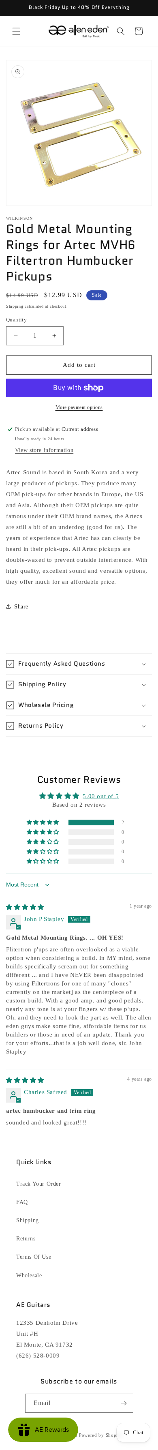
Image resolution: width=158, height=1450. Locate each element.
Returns (25, 1239)
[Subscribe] (124, 1403)
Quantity (16, 320)
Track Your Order (38, 1184)
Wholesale (29, 1275)
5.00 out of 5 (101, 796)
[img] (25, 907)
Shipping (14, 306)
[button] (16, 31)
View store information (44, 450)
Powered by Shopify (101, 1435)
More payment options (79, 407)
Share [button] (21, 607)
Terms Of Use (33, 1257)
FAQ (22, 1202)
